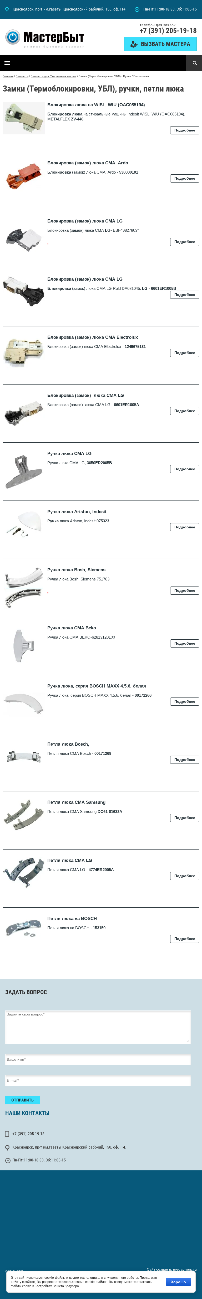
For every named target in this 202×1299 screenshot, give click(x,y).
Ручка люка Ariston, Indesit (77, 511)
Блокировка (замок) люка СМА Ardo (87, 162)
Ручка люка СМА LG (69, 453)
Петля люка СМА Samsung (76, 802)
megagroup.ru (185, 1269)
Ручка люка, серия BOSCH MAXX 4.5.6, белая (96, 686)
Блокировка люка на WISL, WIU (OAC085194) (96, 104)
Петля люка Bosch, (68, 744)
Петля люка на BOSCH (72, 918)
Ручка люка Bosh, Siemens (76, 569)
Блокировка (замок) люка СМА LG (85, 221)
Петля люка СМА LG (69, 860)
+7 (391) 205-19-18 (168, 30)
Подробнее (184, 130)
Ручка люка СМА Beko (71, 627)
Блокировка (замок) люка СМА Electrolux (92, 337)
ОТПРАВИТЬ (22, 1100)
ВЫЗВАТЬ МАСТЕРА (165, 44)
